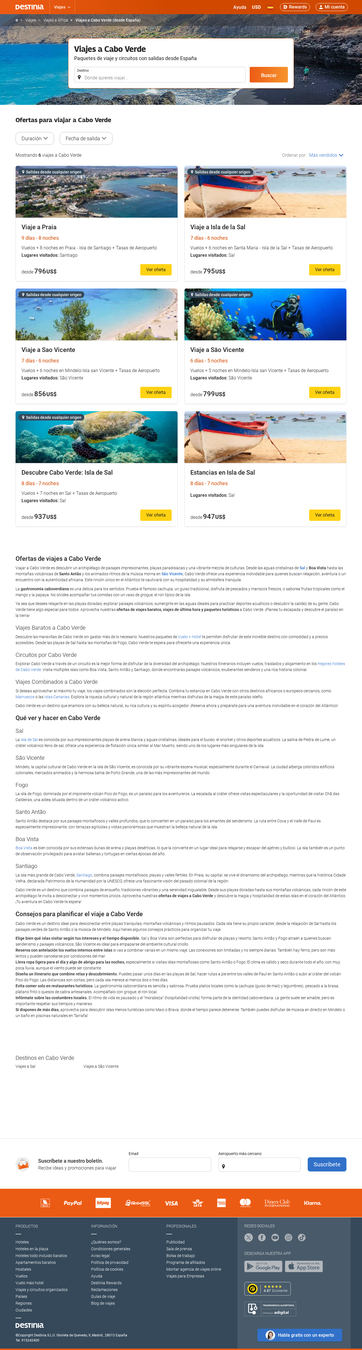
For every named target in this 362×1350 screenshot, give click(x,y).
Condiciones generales (110, 1249)
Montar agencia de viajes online (193, 1269)
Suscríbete (327, 1164)
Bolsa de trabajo (180, 1255)
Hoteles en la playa (32, 1249)
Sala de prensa (179, 1249)
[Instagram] (288, 1238)
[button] (256, 7)
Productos (27, 1226)
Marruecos (25, 697)
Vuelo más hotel (30, 1283)
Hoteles (22, 1242)
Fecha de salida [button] (83, 138)
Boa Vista (24, 848)
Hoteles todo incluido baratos (41, 1255)
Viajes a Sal (25, 1066)
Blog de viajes (103, 1303)
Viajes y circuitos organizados (42, 1289)
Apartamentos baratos (36, 1262)
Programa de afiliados (185, 1262)
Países (21, 1296)
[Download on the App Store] (305, 1268)
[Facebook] (262, 1238)
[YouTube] (275, 1238)
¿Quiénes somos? (106, 1242)
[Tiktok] (302, 1238)
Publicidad (175, 1242)
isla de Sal (29, 739)
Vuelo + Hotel (189, 636)
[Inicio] (17, 20)
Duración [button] (31, 138)
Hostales (23, 1269)
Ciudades (24, 1310)
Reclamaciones (104, 1289)
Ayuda (96, 1276)
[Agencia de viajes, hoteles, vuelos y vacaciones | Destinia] (30, 7)
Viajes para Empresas (185, 1276)
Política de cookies (107, 1269)
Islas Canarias (56, 697)
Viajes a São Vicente (100, 1066)
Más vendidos (323, 155)
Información (104, 1226)
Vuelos (21, 1276)
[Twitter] (248, 1238)
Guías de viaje (103, 1296)
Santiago (84, 875)
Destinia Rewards (106, 1283)
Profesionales (181, 1226)
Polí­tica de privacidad (109, 1262)
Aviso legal (100, 1255)
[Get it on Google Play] (264, 1268)
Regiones (24, 1303)
